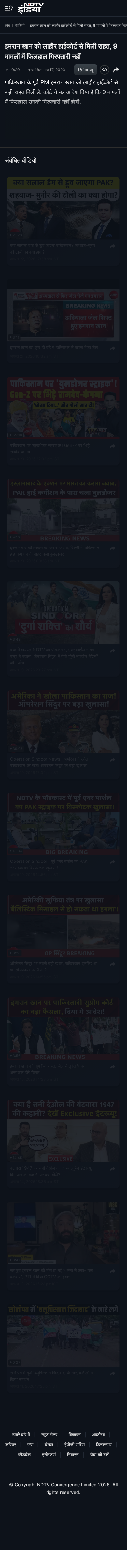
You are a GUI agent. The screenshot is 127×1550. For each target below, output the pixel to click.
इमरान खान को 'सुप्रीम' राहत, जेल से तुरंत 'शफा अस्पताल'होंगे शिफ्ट (47, 1069)
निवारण (73, 1454)
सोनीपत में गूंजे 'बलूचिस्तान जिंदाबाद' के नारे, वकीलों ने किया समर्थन (51, 1376)
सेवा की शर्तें (99, 1454)
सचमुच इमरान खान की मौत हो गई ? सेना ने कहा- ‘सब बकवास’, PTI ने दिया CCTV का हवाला (51, 1273)
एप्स (30, 1444)
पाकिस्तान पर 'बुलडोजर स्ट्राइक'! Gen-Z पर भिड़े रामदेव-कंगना (50, 448)
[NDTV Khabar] (31, 7)
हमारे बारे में (21, 1434)
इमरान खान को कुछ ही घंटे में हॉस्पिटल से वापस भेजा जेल (54, 347)
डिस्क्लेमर (104, 1444)
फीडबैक (24, 1454)
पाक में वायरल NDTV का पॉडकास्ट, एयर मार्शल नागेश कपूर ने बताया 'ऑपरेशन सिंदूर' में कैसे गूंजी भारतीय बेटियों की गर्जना (54, 656)
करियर (10, 1444)
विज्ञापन (75, 1434)
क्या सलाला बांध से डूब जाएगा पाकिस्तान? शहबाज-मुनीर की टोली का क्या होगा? (52, 248)
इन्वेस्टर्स (49, 1454)
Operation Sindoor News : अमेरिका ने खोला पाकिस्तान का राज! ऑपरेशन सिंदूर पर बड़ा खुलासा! (49, 762)
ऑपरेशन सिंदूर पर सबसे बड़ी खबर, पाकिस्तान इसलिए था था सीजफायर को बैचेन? (53, 966)
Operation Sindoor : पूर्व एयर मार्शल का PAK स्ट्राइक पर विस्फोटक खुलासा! (49, 864)
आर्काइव (98, 1434)
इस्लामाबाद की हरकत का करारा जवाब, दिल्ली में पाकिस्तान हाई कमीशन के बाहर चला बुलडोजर (54, 550)
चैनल (49, 1444)
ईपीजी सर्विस (74, 1444)
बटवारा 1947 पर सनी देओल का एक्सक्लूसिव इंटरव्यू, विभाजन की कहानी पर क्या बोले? (51, 1171)
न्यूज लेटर (49, 1434)
